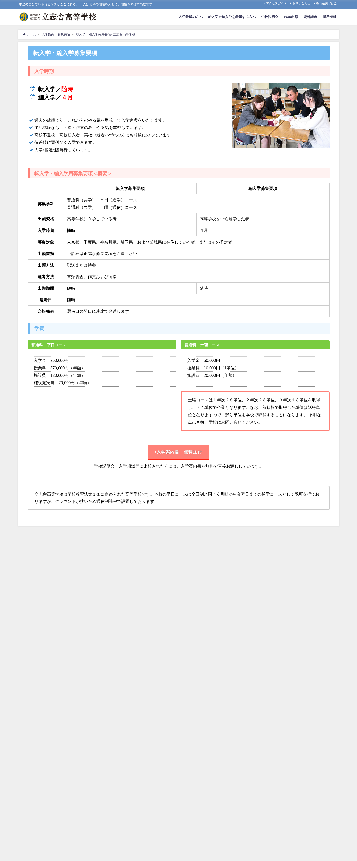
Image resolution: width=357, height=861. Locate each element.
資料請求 (310, 16)
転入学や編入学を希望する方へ (232, 16)
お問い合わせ (301, 3)
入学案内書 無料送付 (179, 452)
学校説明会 (269, 16)
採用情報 (329, 16)
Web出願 (291, 16)
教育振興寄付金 (326, 3)
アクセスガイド (276, 3)
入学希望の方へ (191, 16)
